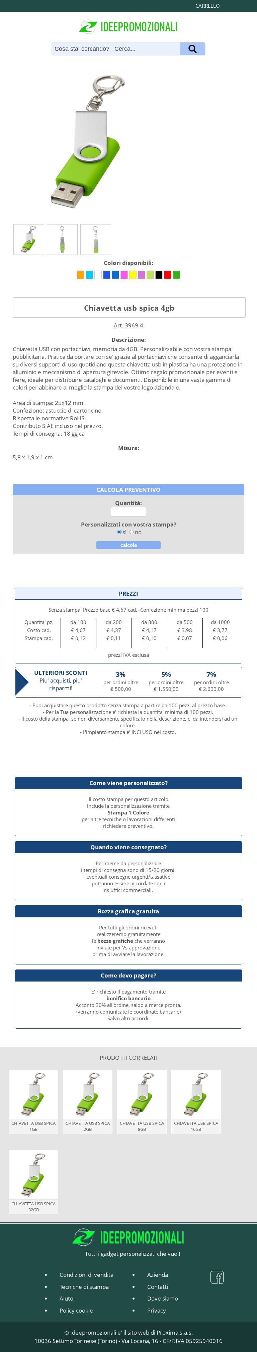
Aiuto (66, 1298)
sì (124, 532)
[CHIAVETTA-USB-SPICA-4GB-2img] (62, 239)
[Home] (128, 27)
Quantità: (128, 503)
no (138, 532)
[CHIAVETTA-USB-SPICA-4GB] (29, 239)
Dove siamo (162, 1298)
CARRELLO (207, 5)
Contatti (157, 1287)
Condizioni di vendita (86, 1275)
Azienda (157, 1275)
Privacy (156, 1310)
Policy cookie (76, 1310)
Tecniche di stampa (84, 1287)
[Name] (193, 48)
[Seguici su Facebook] (217, 1280)
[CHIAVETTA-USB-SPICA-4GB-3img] (96, 239)
